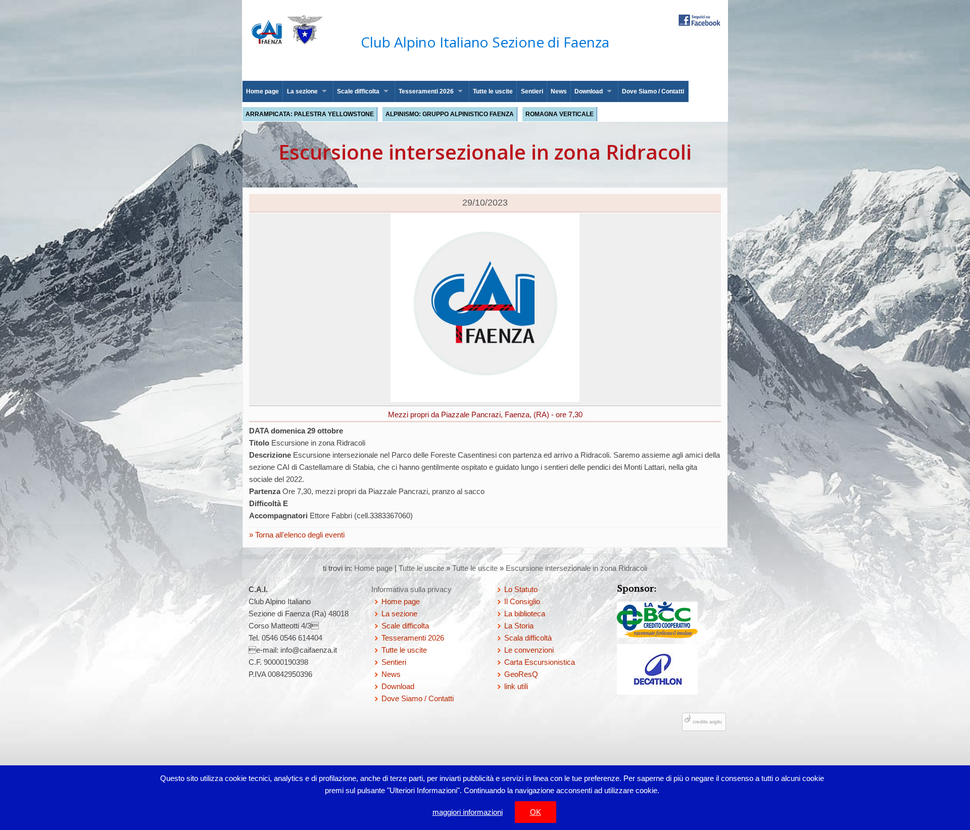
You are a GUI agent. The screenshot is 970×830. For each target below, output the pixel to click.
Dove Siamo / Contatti (653, 91)
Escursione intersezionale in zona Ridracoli (576, 568)
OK (535, 812)
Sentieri (532, 91)
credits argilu (707, 721)
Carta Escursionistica (539, 662)
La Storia (519, 625)
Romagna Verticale (559, 114)
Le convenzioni (529, 650)
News (559, 91)
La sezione (302, 91)
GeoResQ (521, 674)
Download (588, 91)
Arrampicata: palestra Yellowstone (310, 114)
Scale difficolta (358, 91)
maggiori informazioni (467, 812)
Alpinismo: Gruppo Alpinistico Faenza (449, 114)
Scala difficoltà (528, 637)
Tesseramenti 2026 (426, 91)
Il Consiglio (522, 601)
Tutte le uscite (493, 91)
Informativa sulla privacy (411, 589)
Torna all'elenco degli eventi (299, 534)
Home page (262, 91)
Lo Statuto (521, 589)
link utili (516, 686)
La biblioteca (524, 613)
